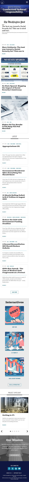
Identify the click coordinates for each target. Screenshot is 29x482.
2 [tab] (12, 431)
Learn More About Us (14, 455)
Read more (4, 424)
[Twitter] (12, 468)
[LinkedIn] (16, 468)
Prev (1, 431)
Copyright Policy (18, 473)
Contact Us (8, 473)
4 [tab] (16, 431)
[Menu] (27, 2)
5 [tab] (18, 431)
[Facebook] (9, 468)
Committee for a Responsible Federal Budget (2, 2)
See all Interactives (14, 385)
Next (27, 431)
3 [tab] (14, 431)
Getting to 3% (8, 415)
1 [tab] (10, 431)
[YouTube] (19, 468)
